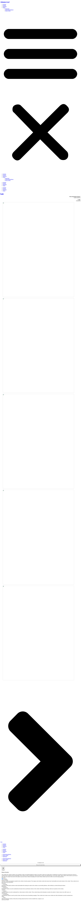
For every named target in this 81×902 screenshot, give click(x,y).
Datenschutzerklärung (9, 9)
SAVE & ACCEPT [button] (5, 899)
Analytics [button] (3, 889)
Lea (1, 194)
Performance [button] (4, 886)
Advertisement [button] (4, 893)
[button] (40, 92)
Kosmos (4, 5)
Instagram (5, 6)
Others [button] (3, 896)
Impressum (7, 8)
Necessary (5, 878)
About (4, 7)
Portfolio (4, 4)
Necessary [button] (4, 877)
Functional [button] (4, 883)
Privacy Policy (8, 10)
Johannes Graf (4, 2)
